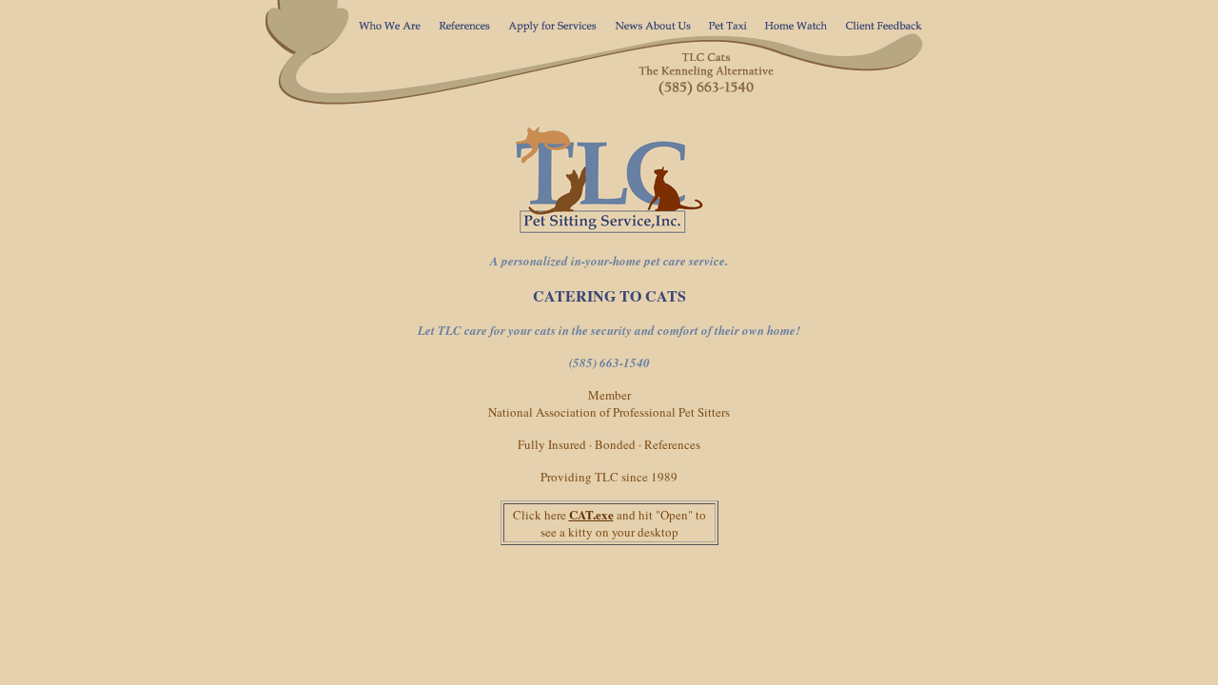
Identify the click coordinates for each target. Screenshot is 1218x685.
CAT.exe (591, 514)
